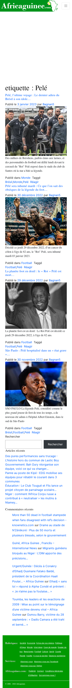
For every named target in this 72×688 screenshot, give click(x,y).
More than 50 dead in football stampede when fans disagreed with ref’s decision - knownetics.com (39, 520)
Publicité (32, 671)
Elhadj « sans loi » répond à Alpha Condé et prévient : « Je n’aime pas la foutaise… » (39, 586)
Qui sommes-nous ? (47, 675)
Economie (31, 643)
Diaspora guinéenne (57, 656)
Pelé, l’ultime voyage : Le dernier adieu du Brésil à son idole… (32, 97)
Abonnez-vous (26, 661)
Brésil (8, 182)
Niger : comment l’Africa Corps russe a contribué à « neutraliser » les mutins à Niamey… (30, 498)
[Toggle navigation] (66, 5)
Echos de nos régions (45, 643)
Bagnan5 (48, 104)
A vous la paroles (40, 656)
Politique (58, 643)
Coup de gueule (50, 647)
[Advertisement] (36, 39)
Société (23, 643)
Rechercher (12, 436)
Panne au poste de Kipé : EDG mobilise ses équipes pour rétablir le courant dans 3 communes (33, 477)
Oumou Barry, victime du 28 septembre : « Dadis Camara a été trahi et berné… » (38, 619)
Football (26, 263)
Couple (58, 651)
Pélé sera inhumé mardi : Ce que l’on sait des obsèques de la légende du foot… (34, 188)
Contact (40, 671)
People (22, 656)
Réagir (34, 182)
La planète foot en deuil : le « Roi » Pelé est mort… (33, 273)
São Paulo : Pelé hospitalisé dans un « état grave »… (35, 352)
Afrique (23, 647)
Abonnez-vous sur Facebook (46, 661)
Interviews (38, 647)
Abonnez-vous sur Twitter (31, 666)
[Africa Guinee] (29, 6)
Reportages (28, 651)
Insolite (29, 656)
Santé (51, 651)
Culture (45, 651)
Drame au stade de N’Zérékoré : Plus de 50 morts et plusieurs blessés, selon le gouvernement (39, 530)
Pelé (25, 182)
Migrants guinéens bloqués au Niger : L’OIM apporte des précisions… (39, 553)
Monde (25, 177)
